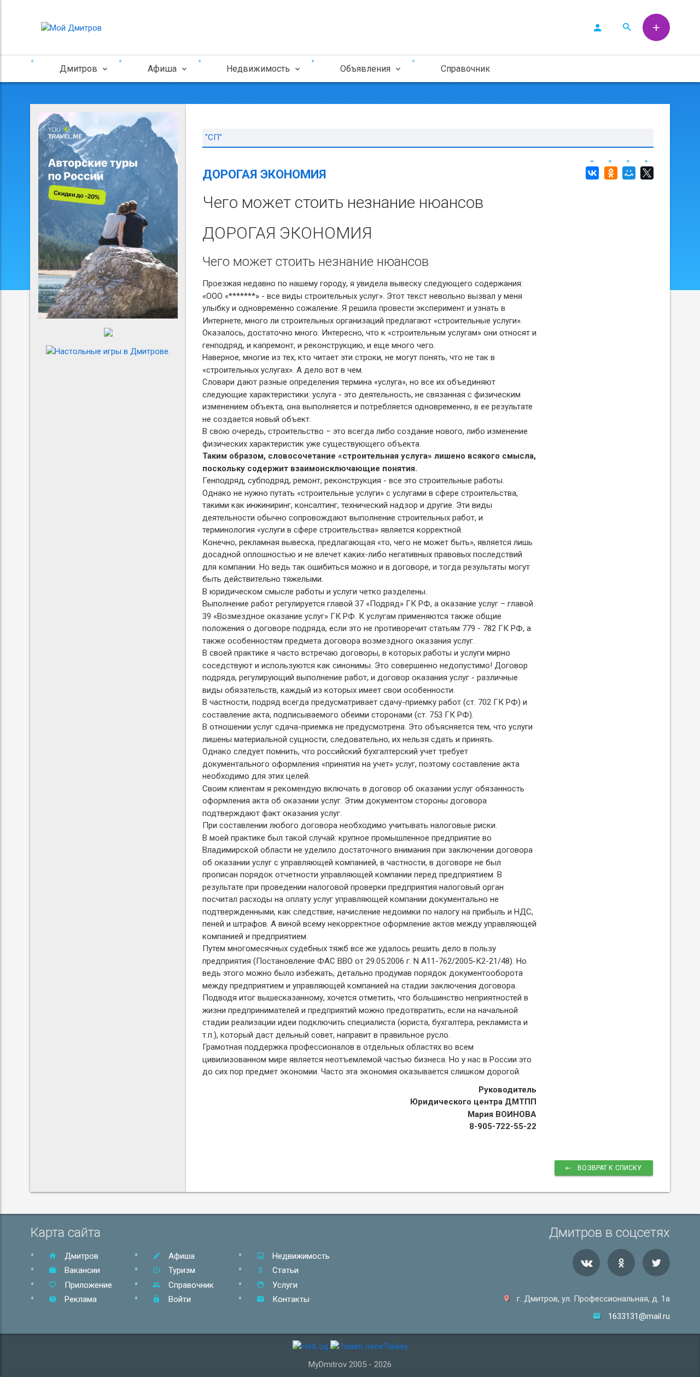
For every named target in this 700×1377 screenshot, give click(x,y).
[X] (646, 173)
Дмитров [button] (78, 68)
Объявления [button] (365, 68)
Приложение (87, 1285)
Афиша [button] (162, 68)
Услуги (284, 1285)
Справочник (465, 68)
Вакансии (81, 1270)
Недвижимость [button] (258, 68)
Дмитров (80, 1256)
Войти (178, 1299)
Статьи (284, 1270)
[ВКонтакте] (591, 173)
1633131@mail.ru (639, 1316)
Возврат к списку (609, 1168)
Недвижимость (300, 1256)
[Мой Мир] (627, 173)
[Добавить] (656, 27)
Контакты (290, 1299)
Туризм (180, 1270)
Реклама (79, 1299)
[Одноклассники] (609, 173)
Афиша (180, 1256)
